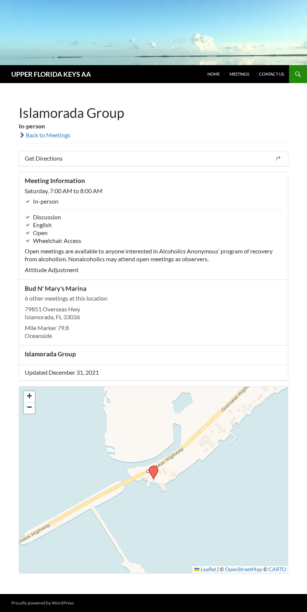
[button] (151, 468)
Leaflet (208, 569)
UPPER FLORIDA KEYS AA (51, 74)
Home (213, 73)
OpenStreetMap (243, 569)
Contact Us (271, 73)
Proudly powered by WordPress (42, 603)
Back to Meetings (47, 134)
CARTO (277, 569)
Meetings (239, 73)
